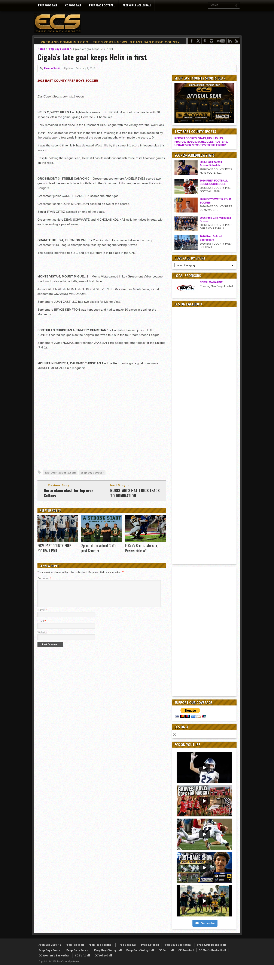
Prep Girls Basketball (211, 945)
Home (41, 49)
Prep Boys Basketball (178, 945)
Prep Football (47, 5)
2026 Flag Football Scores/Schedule (211, 164)
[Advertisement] (162, 22)
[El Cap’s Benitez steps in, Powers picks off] (145, 541)
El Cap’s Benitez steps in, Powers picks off (141, 548)
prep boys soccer (92, 472)
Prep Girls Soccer (78, 950)
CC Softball (82, 955)
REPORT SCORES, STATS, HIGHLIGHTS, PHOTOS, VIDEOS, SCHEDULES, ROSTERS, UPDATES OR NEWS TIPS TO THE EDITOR (201, 142)
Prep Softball (150, 945)
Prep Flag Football (102, 5)
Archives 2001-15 (50, 945)
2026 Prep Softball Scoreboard (211, 238)
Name (42, 610)
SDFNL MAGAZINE (211, 282)
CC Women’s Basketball (54, 955)
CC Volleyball (103, 955)
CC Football (73, 5)
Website (42, 632)
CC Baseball (186, 950)
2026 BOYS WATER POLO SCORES (215, 201)
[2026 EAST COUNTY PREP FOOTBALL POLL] (57, 541)
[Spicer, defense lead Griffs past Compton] (101, 541)
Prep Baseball (127, 945)
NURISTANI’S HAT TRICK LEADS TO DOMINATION (134, 493)
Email (41, 621)
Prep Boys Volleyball (108, 950)
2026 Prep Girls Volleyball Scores (215, 219)
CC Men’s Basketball (212, 950)
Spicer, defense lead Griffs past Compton (98, 548)
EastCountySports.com (60, 472)
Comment (44, 578)
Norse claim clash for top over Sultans (68, 493)
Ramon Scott (52, 68)
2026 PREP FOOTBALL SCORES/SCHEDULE (214, 182)
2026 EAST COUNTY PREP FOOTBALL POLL (54, 548)
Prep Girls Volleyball (136, 5)
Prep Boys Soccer (59, 49)
